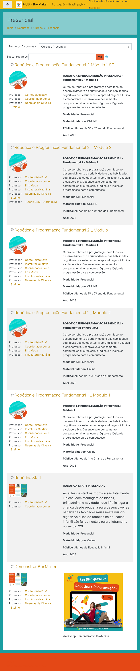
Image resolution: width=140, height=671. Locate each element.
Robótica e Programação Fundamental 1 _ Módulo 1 (62, 395)
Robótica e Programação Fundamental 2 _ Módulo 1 (63, 230)
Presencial (53, 28)
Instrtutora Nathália (37, 189)
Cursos (38, 28)
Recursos (23, 28)
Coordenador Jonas (37, 98)
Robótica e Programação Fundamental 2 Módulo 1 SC (64, 64)
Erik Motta (31, 185)
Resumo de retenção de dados (26, 666)
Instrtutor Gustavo (36, 264)
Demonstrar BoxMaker (36, 566)
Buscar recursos (17, 56)
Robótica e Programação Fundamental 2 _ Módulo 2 (63, 147)
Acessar (95, 7)
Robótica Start (28, 477)
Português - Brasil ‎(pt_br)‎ (68, 4)
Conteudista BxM (36, 94)
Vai (100, 56)
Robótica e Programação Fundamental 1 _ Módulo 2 (63, 312)
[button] (107, 57)
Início (10, 28)
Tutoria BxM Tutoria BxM (41, 202)
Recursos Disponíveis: (23, 46)
